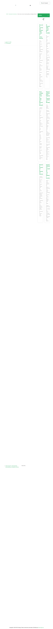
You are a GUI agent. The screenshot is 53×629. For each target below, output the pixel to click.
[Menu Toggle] (30, 5)
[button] (48, 15)
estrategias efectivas (15, 467)
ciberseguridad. (14, 465)
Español (46, 3)
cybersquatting (8, 467)
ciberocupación (8, 465)
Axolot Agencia (41, 627)
